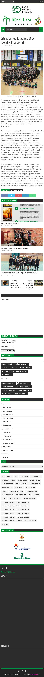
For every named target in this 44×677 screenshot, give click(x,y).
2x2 (3, 476)
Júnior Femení (7, 425)
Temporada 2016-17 (8, 506)
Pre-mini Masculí (8, 443)
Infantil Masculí (8, 422)
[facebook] (42, 1)
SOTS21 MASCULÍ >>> (8, 387)
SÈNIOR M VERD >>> (23, 383)
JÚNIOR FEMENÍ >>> (22, 364)
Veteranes (5, 454)
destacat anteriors (8, 480)
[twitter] (40, 1)
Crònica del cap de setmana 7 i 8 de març (14, 248)
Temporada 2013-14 (29, 498)
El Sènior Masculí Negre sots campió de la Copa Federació (19, 273)
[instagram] (38, 1)
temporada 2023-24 (23, 517)
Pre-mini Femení (7, 439)
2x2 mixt (9, 476)
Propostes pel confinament (9, 223)
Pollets (4, 491)
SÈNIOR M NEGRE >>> (8, 383)
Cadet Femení (6, 404)
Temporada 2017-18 (23, 506)
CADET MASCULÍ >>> (8, 390)
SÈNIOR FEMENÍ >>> (8, 364)
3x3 (16, 476)
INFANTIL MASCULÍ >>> (24, 390)
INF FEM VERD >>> (22, 371)
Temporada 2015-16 (23, 502)
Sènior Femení (7, 447)
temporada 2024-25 (8, 521)
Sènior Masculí (7, 450)
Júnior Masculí (7, 429)
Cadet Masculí (7, 407)
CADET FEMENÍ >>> (8, 367)
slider (4, 498)
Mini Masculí (7, 436)
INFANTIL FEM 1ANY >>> (23, 367)
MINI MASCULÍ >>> (7, 394)
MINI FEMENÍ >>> (7, 375)
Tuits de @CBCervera (8, 572)
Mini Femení (6, 432)
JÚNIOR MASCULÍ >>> (24, 387)
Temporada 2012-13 (15, 498)
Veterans (5, 457)
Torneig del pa (22, 521)
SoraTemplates (34, 674)
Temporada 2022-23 (8, 517)
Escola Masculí (7, 414)
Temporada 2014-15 (8, 502)
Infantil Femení (7, 418)
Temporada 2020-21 (8, 513)
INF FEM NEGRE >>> (8, 371)
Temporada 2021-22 (23, 513)
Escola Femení (7, 411)
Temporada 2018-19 (8, 509)
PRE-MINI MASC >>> (21, 394)
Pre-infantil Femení (16, 491)
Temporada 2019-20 (16, 190)
